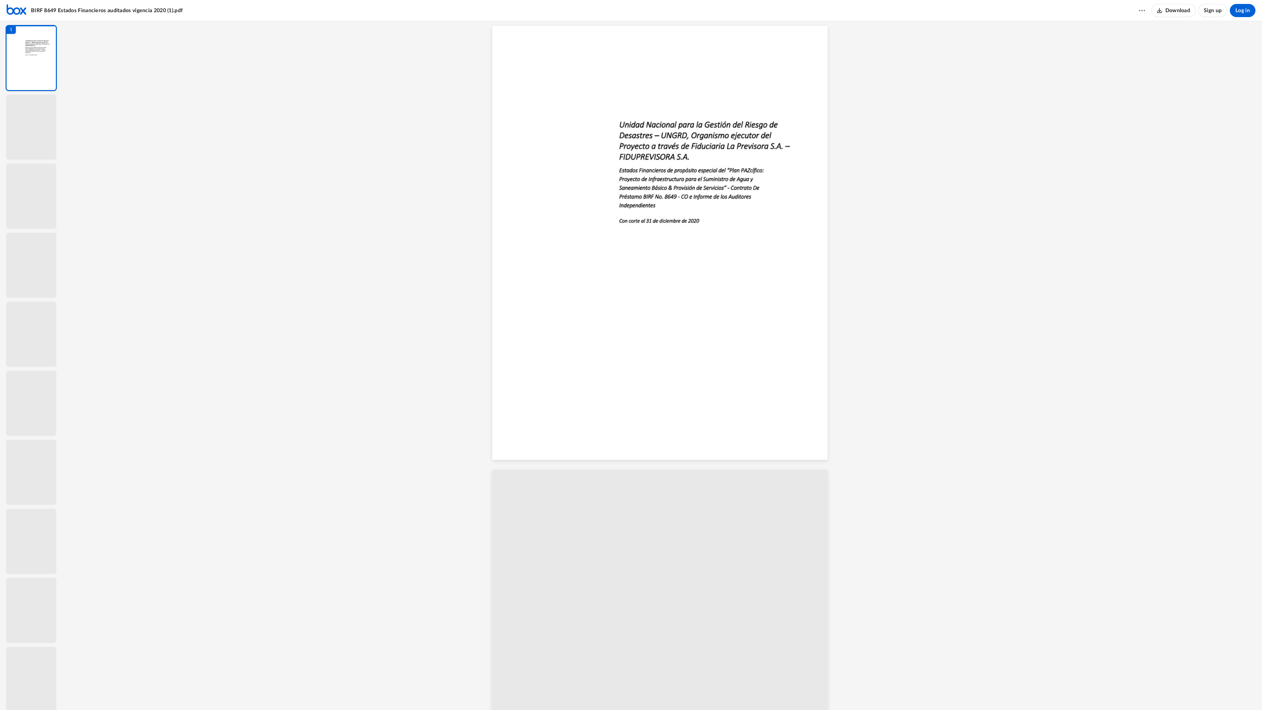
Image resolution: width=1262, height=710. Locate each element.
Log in (1242, 10)
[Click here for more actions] (1142, 10)
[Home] (16, 10)
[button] (31, 58)
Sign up (1213, 10)
